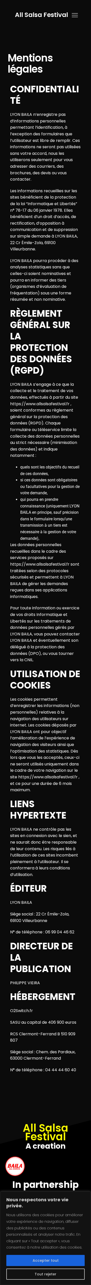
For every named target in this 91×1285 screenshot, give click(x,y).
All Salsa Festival (41, 14)
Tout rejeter (45, 1274)
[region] (45, 1238)
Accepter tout (46, 1260)
